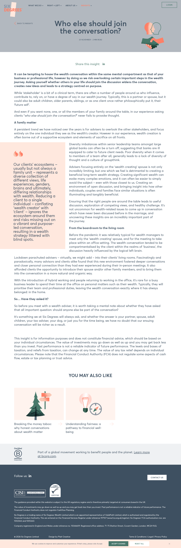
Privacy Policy (161, 536)
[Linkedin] (103, 64)
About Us (70, 5)
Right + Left (53, 5)
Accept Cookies (118, 544)
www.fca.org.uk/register (118, 518)
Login (169, 5)
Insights (85, 5)
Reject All (139, 544)
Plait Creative (64, 536)
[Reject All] (169, 543)
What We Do (34, 5)
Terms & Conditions (137, 536)
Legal (150, 536)
